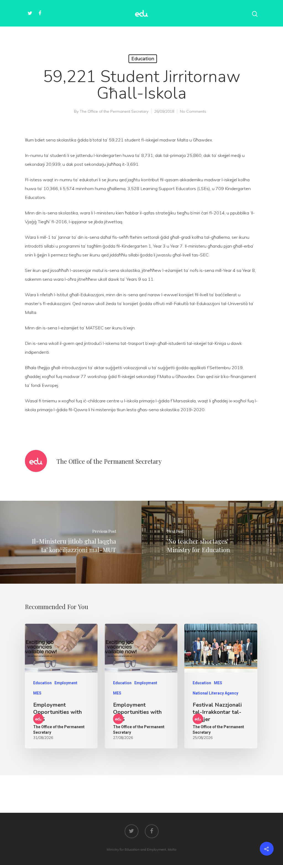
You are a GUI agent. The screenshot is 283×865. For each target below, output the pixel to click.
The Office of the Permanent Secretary (114, 111)
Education (142, 58)
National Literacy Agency (215, 693)
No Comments (193, 111)
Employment (65, 683)
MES (37, 693)
